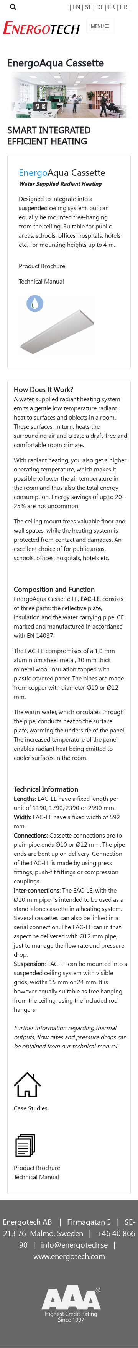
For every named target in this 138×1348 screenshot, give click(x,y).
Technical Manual (41, 281)
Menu (98, 26)
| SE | (88, 7)
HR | (125, 7)
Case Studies (31, 1108)
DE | (101, 7)
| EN (76, 7)
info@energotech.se (74, 1244)
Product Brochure (42, 266)
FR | (113, 7)
